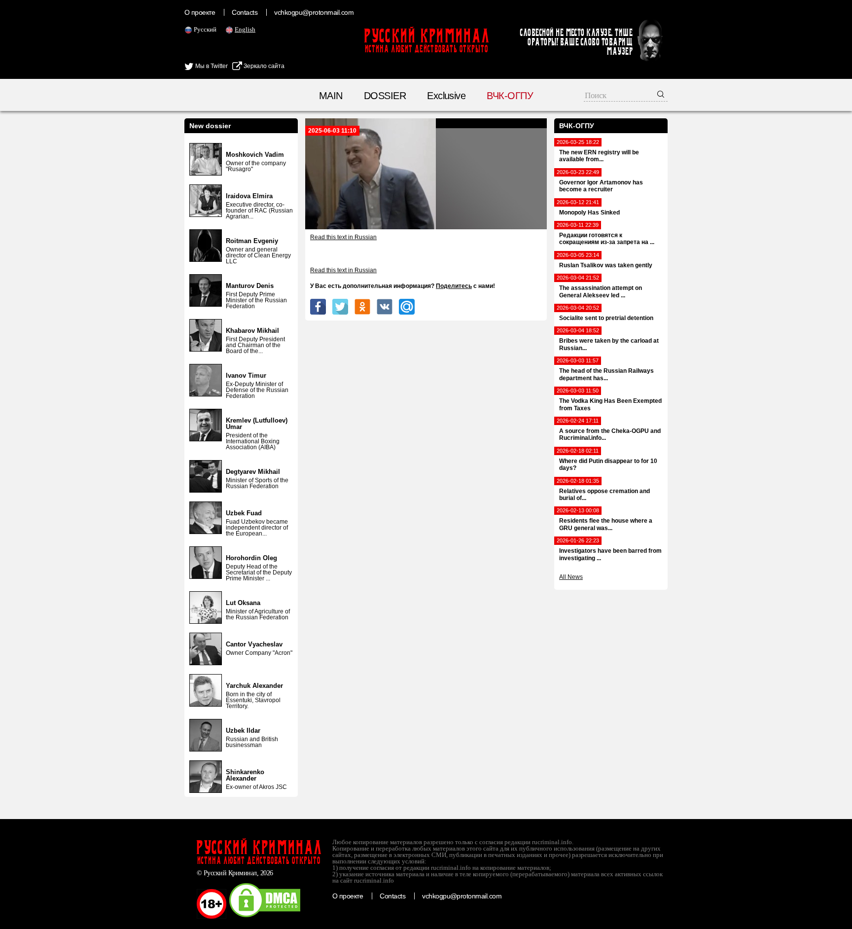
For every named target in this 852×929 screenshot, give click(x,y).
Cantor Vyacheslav (254, 644)
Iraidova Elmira (249, 196)
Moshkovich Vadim (255, 154)
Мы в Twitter (211, 66)
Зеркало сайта (263, 66)
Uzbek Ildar (243, 730)
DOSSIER (385, 95)
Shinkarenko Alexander (245, 775)
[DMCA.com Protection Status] (265, 916)
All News (571, 576)
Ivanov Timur (246, 375)
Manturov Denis (250, 285)
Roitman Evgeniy (252, 241)
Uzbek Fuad (244, 513)
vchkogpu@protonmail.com (314, 12)
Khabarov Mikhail (252, 330)
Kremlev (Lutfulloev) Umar (256, 423)
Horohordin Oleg (251, 558)
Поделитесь (454, 286)
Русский (205, 29)
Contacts (244, 12)
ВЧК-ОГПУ (510, 95)
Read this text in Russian (343, 237)
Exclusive (446, 95)
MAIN (331, 95)
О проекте (199, 12)
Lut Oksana (243, 603)
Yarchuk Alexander (254, 685)
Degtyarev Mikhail (253, 471)
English (245, 29)
